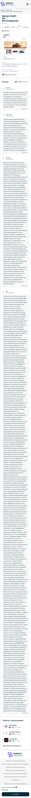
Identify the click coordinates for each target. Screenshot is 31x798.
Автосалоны (9, 10)
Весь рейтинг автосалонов (12, 746)
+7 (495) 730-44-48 (8, 59)
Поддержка (15, 780)
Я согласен (15, 794)
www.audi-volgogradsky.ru (10, 71)
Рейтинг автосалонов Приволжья (15, 777)
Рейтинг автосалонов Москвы (15, 761)
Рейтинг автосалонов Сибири (15, 770)
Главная (3, 10)
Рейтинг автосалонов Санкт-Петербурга (15, 764)
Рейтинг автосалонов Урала (15, 767)
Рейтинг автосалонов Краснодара (15, 773)
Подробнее (5, 790)
